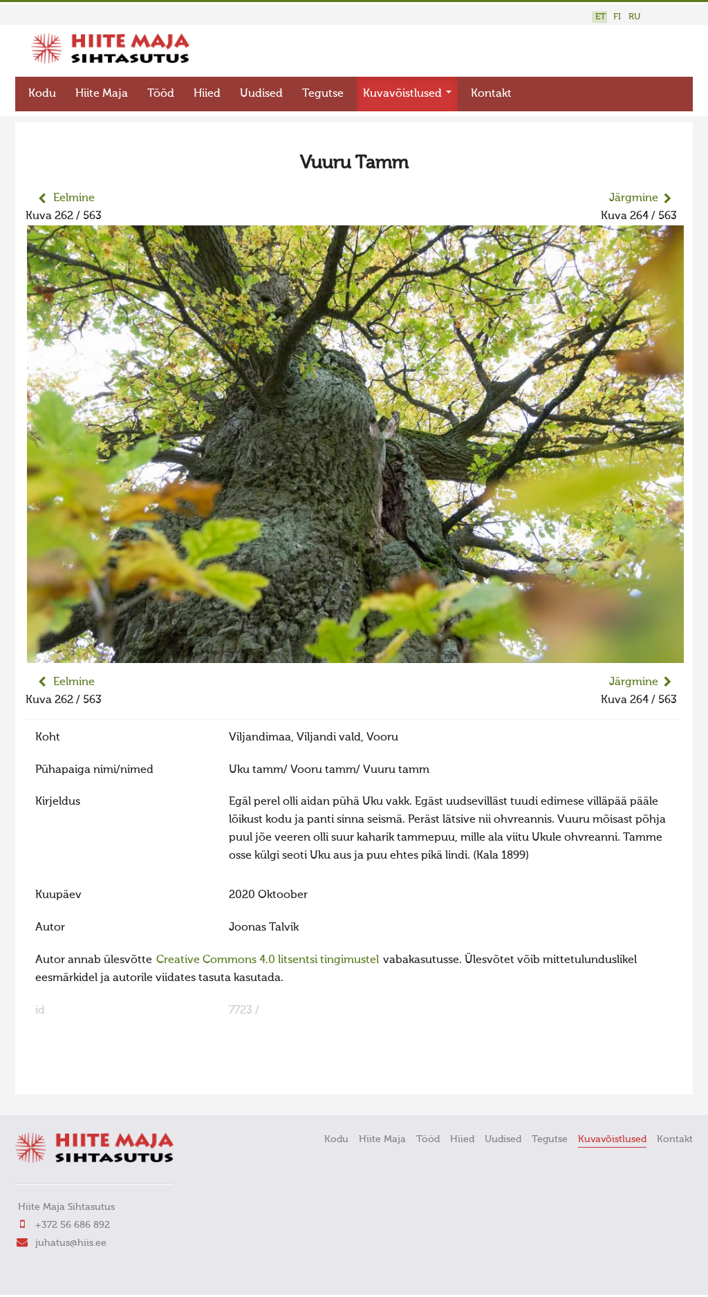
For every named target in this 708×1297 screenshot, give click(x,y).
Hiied (207, 94)
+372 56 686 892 (72, 1225)
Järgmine (633, 198)
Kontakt (491, 94)
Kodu (42, 94)
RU (634, 16)
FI (617, 16)
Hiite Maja (101, 94)
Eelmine (74, 198)
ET (600, 16)
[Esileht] (110, 61)
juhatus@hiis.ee (70, 1243)
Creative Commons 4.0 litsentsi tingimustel (267, 960)
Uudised (261, 94)
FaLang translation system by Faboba (74, 1075)
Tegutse (323, 94)
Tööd (160, 94)
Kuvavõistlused (404, 94)
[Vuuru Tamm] (355, 654)
